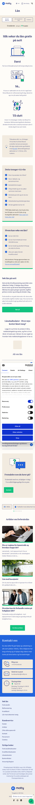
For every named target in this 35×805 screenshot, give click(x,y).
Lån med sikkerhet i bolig (19, 19)
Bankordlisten (6, 758)
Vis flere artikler (17, 628)
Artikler (4, 727)
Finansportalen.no (17, 778)
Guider (4, 724)
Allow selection (17, 432)
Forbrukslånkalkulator (9, 749)
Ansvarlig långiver (8, 761)
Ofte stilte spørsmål (8, 730)
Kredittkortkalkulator (9, 752)
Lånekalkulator (7, 755)
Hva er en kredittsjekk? (12, 264)
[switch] (30, 407)
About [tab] (30, 370)
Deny (17, 438)
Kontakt (8, 490)
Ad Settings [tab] (21, 370)
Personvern (6, 737)
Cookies (4, 739)
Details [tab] (12, 370)
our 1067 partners (13, 379)
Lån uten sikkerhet (7, 19)
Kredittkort (29, 19)
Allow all (17, 426)
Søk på (17, 309)
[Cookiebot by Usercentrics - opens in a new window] (25, 365)
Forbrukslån (6, 705)
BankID (15, 149)
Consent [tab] (4, 370)
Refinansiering (6, 708)
